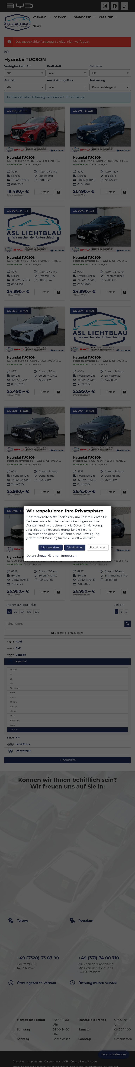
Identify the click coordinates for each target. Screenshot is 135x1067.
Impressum (69, 555)
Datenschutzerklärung (42, 555)
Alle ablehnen (75, 547)
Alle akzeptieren (50, 547)
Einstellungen (97, 547)
